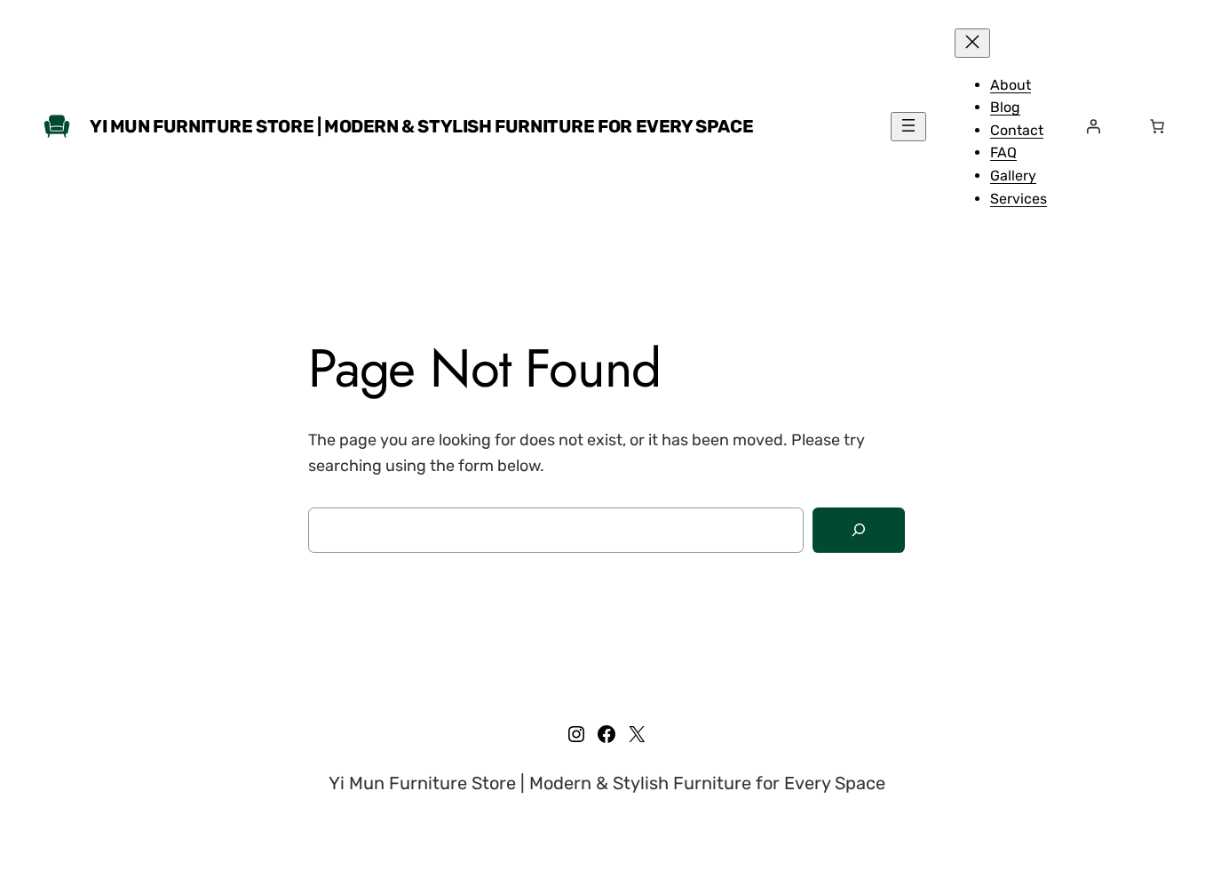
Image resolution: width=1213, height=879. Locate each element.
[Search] (859, 530)
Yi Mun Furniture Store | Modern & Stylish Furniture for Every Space (421, 126)
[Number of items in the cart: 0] (1157, 126)
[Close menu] (972, 43)
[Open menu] (908, 126)
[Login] (1093, 126)
